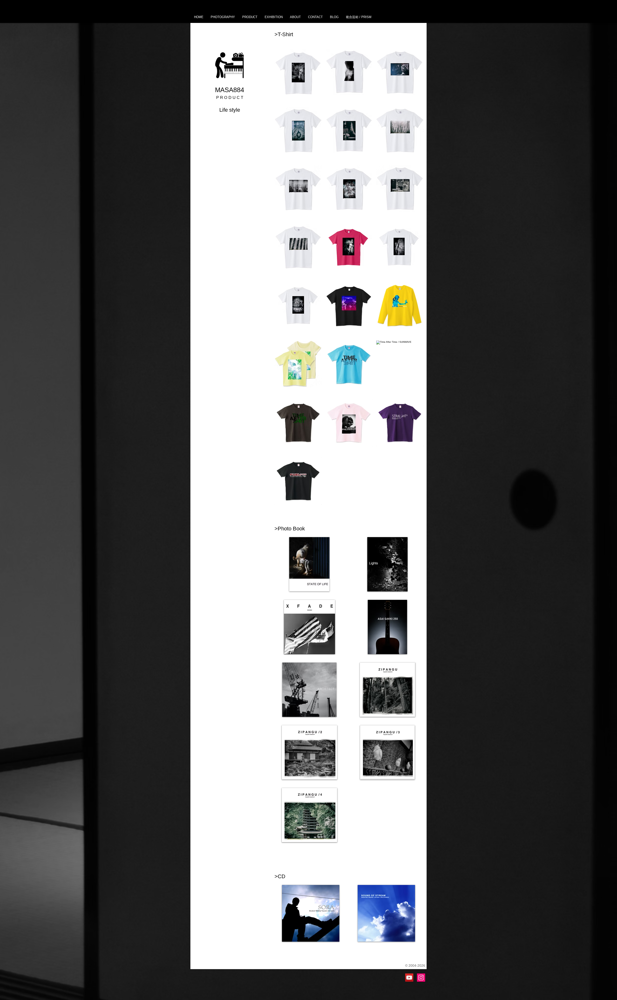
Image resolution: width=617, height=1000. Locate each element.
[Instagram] (421, 977)
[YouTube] (409, 977)
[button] (223, 17)
